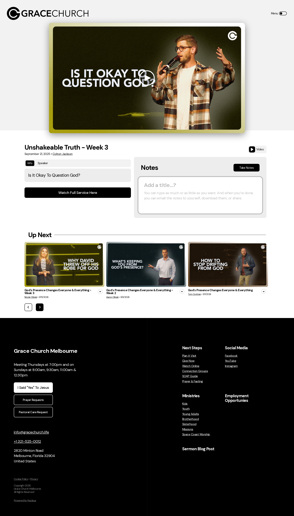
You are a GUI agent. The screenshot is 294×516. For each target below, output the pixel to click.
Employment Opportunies (237, 398)
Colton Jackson (63, 154)
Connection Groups (195, 371)
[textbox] (200, 195)
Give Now (188, 361)
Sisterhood (189, 424)
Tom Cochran (194, 294)
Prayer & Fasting (192, 381)
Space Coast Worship (196, 434)
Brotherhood (190, 419)
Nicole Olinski (30, 297)
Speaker (43, 163)
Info (30, 163)
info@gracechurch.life (31, 432)
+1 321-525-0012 (27, 441)
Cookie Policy (21, 479)
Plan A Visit (189, 356)
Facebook (231, 356)
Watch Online (190, 366)
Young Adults (190, 414)
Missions (187, 429)
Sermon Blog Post (198, 448)
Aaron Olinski (112, 297)
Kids (185, 404)
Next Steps (192, 347)
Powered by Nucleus (25, 500)
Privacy (34, 479)
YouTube (230, 361)
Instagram (231, 366)
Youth (186, 409)
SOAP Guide (190, 376)
